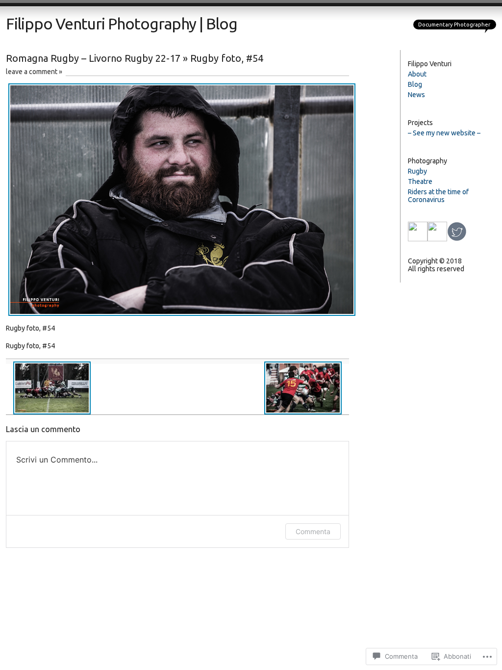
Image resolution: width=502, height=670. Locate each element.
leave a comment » (34, 72)
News (416, 95)
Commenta (313, 531)
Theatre (420, 181)
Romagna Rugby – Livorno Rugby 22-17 (93, 58)
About (417, 74)
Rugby (417, 171)
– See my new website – (444, 133)
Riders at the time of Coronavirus (438, 196)
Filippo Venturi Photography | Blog (121, 23)
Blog (415, 84)
